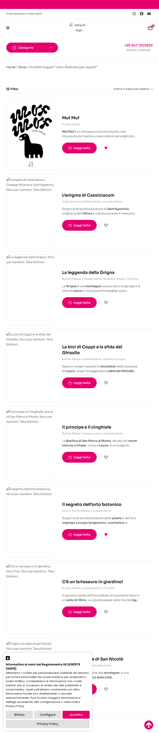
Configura (47, 715)
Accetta (76, 715)
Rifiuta (19, 715)
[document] (79, 366)
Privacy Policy (47, 724)
